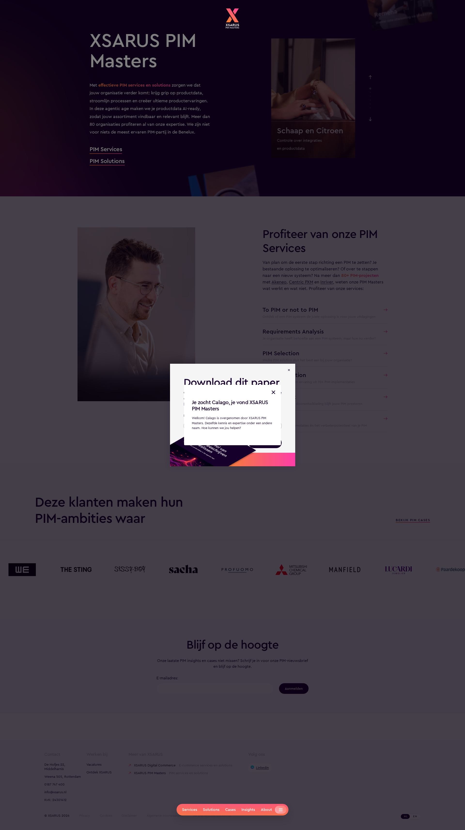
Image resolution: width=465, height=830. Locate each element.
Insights (248, 809)
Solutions (211, 809)
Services (189, 809)
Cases (230, 809)
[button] (273, 392)
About (266, 809)
